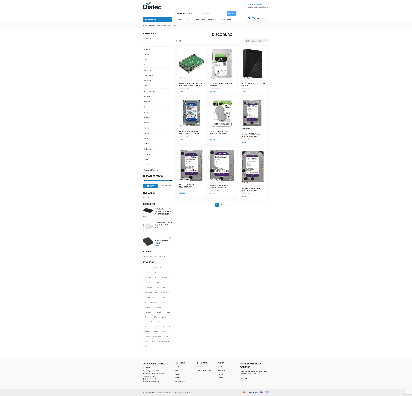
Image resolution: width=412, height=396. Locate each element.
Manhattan (148, 312)
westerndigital (164, 341)
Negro (145, 198)
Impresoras (147, 102)
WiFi (146, 346)
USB (166, 336)
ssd (168, 327)
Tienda (180, 19)
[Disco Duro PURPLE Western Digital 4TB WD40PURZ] (222, 151)
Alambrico (148, 273)
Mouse (146, 138)
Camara (164, 278)
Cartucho (148, 282)
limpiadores (148, 307)
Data (157, 287)
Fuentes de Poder (150, 91)
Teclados (147, 165)
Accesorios (147, 38)
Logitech (159, 307)
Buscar (230, 13)
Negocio (147, 317)
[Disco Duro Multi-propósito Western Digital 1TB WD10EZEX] (191, 100)
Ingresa (259, 4)
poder (164, 317)
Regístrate (251, 4)
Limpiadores (148, 117)
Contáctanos (226, 19)
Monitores (147, 133)
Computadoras (149, 75)
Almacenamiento (160, 273)
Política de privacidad (204, 370)
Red (152, 322)
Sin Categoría (148, 149)
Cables (146, 59)
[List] (180, 41)
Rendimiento (149, 327)
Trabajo (147, 336)
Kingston (165, 302)
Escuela (147, 297)
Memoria (158, 312)
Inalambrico (154, 302)
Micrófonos (147, 128)
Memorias (147, 123)
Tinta (163, 332)
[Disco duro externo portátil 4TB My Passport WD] (253, 49)
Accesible (148, 268)
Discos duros (148, 81)
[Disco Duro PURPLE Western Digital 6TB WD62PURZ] (253, 151)
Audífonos (147, 49)
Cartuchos (147, 70)
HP (146, 302)
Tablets (146, 159)
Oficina (156, 317)
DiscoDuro (148, 292)
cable (157, 278)
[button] (260, 18)
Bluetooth (148, 278)
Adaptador (158, 268)
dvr (156, 292)
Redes (159, 322)
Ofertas (189, 19)
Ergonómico (165, 292)
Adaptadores (148, 44)
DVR (145, 86)
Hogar (163, 297)
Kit (145, 107)
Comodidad (148, 287)
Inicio (145, 25)
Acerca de (212, 19)
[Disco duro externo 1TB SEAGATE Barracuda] (222, 49)
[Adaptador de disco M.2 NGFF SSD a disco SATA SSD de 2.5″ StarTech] (191, 49)
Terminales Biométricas (151, 170)
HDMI (155, 297)
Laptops (146, 112)
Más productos (180, 381)
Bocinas (146, 54)
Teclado (155, 332)
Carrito (220, 374)
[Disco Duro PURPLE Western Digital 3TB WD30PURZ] (191, 151)
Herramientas (148, 96)
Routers (146, 144)
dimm (164, 287)
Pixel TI (169, 392)
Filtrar (150, 186)
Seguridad (160, 327)
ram (146, 322)
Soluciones (200, 19)
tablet (147, 332)
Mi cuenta (221, 370)
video (153, 341)
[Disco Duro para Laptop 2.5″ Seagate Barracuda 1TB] (222, 100)
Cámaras (146, 65)
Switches (147, 154)
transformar (157, 336)
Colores (157, 282)
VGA (146, 341)
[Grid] (176, 41)
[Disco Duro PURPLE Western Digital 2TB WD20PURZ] (253, 100)
